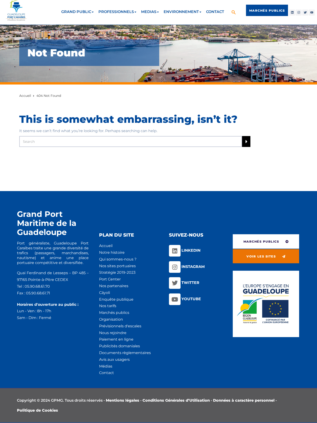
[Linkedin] (292, 13)
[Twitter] (305, 13)
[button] (234, 12)
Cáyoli (104, 292)
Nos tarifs (107, 306)
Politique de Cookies (37, 410)
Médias (105, 366)
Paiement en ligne (116, 339)
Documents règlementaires (125, 353)
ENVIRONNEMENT (181, 12)
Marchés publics (114, 312)
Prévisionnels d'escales (120, 326)
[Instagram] (299, 13)
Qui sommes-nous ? (117, 259)
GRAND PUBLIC (76, 12)
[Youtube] (312, 13)
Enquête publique (116, 299)
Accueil (106, 246)
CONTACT (215, 12)
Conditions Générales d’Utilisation (176, 400)
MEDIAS (148, 12)
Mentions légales (122, 400)
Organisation (111, 319)
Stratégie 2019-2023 (117, 272)
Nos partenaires (113, 286)
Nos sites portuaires (117, 266)
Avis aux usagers (114, 359)
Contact (106, 373)
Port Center (110, 279)
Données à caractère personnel (244, 400)
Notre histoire (112, 252)
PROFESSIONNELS (116, 12)
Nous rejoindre (112, 333)
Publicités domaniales (119, 346)
